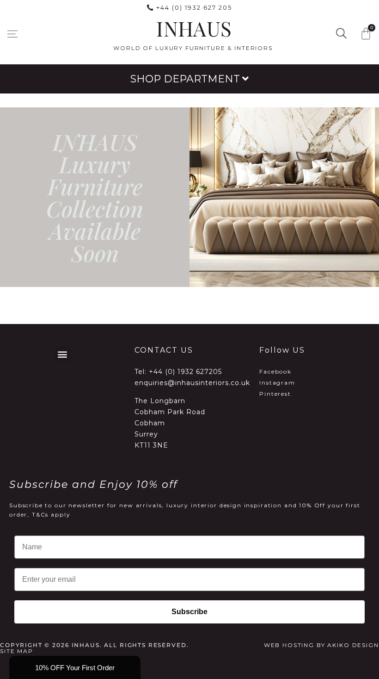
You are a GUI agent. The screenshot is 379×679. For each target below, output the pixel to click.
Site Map (16, 651)
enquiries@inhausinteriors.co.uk (192, 383)
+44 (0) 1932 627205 (185, 372)
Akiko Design (353, 645)
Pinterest (275, 393)
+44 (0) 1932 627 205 (194, 7)
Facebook (275, 371)
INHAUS (194, 28)
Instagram (277, 382)
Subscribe (189, 612)
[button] (12, 34)
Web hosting (289, 645)
